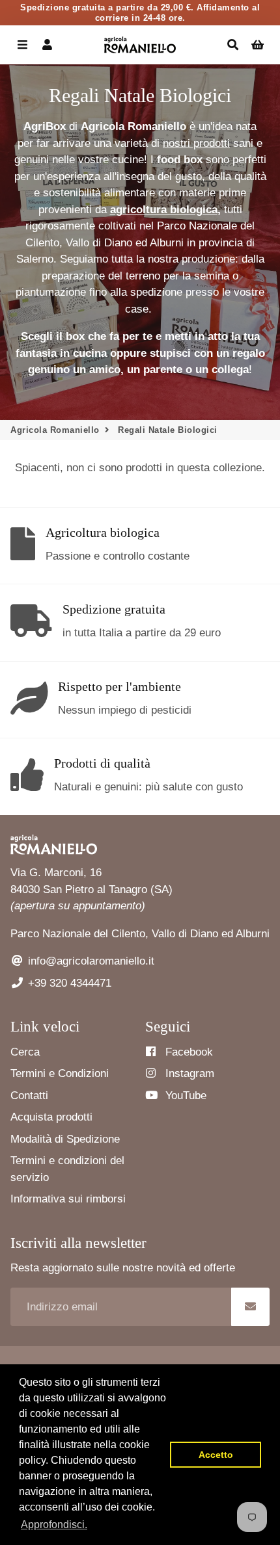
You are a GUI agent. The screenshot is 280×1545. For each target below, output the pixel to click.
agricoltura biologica (163, 209)
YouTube (184, 1095)
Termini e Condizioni (59, 1073)
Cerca (25, 1052)
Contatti (29, 1095)
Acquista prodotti (51, 1117)
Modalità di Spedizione (65, 1139)
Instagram (188, 1073)
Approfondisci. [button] (54, 1524)
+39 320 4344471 (68, 983)
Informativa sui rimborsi (68, 1199)
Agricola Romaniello (55, 430)
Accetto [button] (216, 1454)
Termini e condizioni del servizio (67, 1169)
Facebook (187, 1052)
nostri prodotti (196, 143)
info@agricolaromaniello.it (89, 961)
